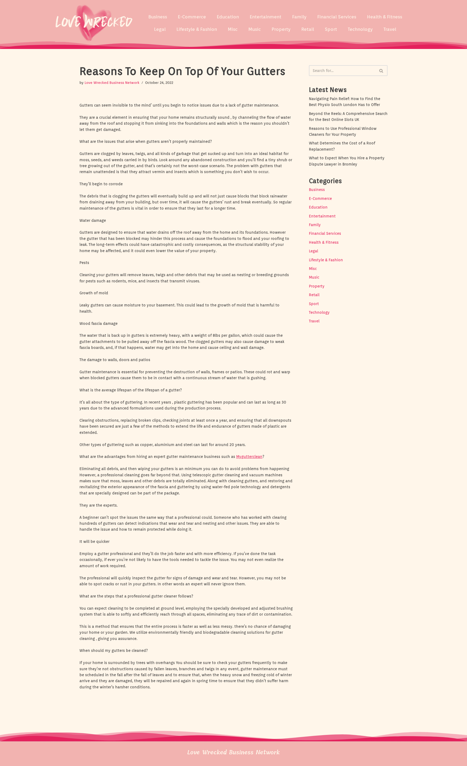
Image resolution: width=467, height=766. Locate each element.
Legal (160, 29)
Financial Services (336, 16)
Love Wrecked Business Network (112, 83)
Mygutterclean (249, 456)
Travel (389, 29)
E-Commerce (192, 16)
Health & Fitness (384, 16)
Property (281, 29)
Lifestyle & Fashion (196, 29)
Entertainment (265, 16)
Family (299, 16)
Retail (307, 29)
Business (157, 16)
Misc (233, 29)
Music (254, 29)
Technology (360, 29)
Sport (331, 29)
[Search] (381, 70)
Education (228, 16)
